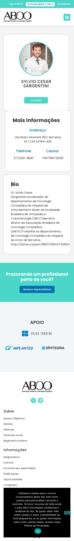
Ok (38, 531)
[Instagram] (33, 400)
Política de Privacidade (36, 525)
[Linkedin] (40, 400)
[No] (67, 513)
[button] (67, 17)
